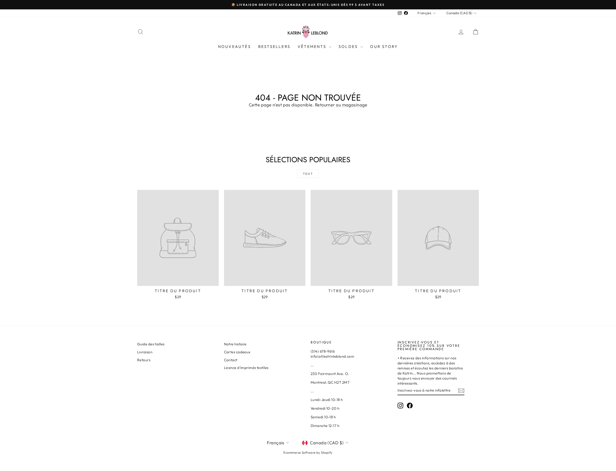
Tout (308, 173)
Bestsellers (274, 46)
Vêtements (313, 46)
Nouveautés (234, 46)
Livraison (144, 352)
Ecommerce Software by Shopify (307, 452)
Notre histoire (235, 344)
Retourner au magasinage (341, 105)
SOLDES (349, 46)
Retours (143, 360)
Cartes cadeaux (237, 352)
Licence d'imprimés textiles (246, 367)
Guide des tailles (151, 344)
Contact (230, 360)
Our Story (384, 46)
